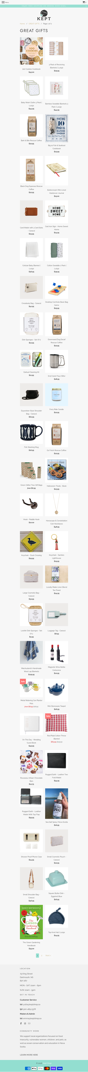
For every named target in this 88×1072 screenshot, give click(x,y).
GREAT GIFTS (34, 24)
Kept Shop (47, 1063)
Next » (48, 955)
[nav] (5, 2)
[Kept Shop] (44, 15)
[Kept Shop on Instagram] (25, 1023)
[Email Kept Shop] (29, 1023)
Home (22, 24)
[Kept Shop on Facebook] (21, 1023)
